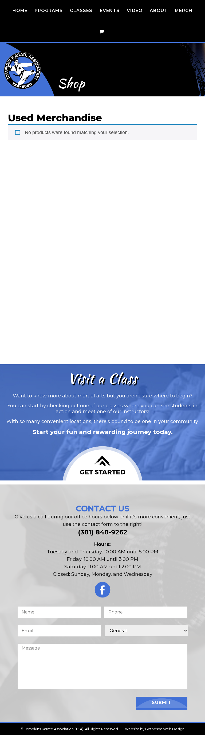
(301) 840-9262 (102, 532)
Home (20, 10)
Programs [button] (49, 10)
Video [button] (135, 10)
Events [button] (110, 10)
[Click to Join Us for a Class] (102, 463)
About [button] (159, 10)
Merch (183, 10)
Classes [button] (81, 10)
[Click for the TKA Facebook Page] (102, 591)
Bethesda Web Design (164, 729)
